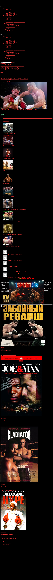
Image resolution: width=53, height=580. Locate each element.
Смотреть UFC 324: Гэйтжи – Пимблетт (12, 234)
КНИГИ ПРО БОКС (10, 27)
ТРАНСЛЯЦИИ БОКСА (8, 16)
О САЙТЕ (5, 29)
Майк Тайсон (6, 183)
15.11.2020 (3, 532)
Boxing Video (4, 1)
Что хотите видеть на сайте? (10, 133)
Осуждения (6, 121)
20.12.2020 (3, 418)
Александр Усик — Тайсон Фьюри (11, 145)
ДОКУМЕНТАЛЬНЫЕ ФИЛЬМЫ (13, 25)
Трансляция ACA (9, 19)
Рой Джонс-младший (8, 158)
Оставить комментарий (31, 109)
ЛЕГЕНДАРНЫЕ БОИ (11, 12)
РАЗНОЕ (5, 23)
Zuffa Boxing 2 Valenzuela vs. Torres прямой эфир (14, 209)
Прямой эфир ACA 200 (8, 196)
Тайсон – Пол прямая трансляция (11, 170)
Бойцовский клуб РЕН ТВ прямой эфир (15, 22)
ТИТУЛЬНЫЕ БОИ (10, 11)
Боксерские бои (4, 109)
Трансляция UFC (9, 18)
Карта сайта (6, 544)
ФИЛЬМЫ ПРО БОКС (11, 24)
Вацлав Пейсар (12, 109)
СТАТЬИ (8, 28)
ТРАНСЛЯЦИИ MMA (8, 17)
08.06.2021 (3, 347)
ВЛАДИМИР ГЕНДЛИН (11, 14)
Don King (8, 81)
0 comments (13, 355)
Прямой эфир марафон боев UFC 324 (12, 246)
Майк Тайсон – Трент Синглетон (15, 254)
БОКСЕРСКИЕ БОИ (10, 13)
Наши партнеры (7, 543)
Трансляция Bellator (10, 20)
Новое (4, 119)
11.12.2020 (3, 484)
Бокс (2, 72)
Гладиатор (3, 486)
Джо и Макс (4, 421)
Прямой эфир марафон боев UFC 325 (12, 221)
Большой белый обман (7, 534)
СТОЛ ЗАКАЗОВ (9, 30)
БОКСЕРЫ (8, 9)
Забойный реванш (6, 350)
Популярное (6, 118)
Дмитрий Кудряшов (20, 109)
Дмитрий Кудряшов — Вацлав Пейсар (14, 79)
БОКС (4, 8)
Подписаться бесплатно (27, 278)
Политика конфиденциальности (13, 32)
